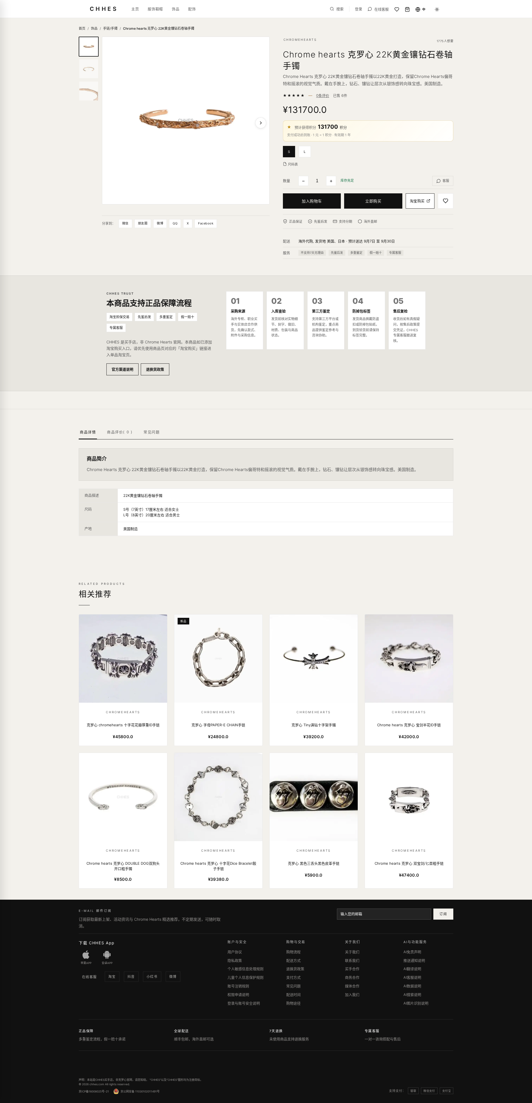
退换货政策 (155, 369)
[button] (291, 151)
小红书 (152, 977)
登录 (358, 9)
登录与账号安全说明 (243, 1003)
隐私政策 (234, 960)
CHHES (104, 9)
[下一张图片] (260, 122)
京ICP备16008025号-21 (94, 1091)
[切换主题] (437, 9)
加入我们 (352, 994)
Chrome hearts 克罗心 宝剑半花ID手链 (409, 725)
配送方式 (293, 960)
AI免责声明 (412, 952)
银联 (413, 1090)
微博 (160, 223)
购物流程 (293, 952)
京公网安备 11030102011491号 (140, 1091)
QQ (175, 223)
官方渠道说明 (122, 369)
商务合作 (352, 977)
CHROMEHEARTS (300, 40)
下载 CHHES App (97, 942)
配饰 (192, 9)
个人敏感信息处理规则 (245, 969)
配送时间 (293, 994)
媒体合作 (352, 986)
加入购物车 (312, 201)
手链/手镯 (110, 28)
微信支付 (429, 1090)
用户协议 (234, 952)
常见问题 (293, 986)
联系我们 (352, 960)
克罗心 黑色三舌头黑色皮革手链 (313, 863)
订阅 (443, 914)
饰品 (175, 9)
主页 (135, 9)
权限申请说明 (238, 994)
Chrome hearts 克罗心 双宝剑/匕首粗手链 (409, 863)
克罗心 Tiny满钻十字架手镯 (313, 725)
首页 (82, 28)
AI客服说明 (412, 977)
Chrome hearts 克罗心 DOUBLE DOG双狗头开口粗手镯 (123, 866)
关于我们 (352, 952)
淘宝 (112, 977)
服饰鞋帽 (155, 9)
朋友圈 (142, 223)
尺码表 (293, 164)
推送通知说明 (414, 960)
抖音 (131, 977)
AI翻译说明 (412, 969)
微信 (125, 223)
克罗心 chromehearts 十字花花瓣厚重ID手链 (123, 725)
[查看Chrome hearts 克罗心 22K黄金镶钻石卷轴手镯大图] (185, 120)
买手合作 (352, 969)
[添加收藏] (445, 201)
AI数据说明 (412, 986)
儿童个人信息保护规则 (245, 977)
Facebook (205, 223)
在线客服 (89, 977)
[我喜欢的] (396, 9)
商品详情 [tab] (88, 432)
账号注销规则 (238, 986)
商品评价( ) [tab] (119, 432)
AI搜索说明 (412, 994)
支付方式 (293, 977)
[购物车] (407, 9)
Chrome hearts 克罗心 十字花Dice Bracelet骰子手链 (218, 866)
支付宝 (446, 1090)
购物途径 (293, 1003)
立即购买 (373, 201)
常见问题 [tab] (152, 432)
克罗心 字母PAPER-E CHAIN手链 (218, 725)
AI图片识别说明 (415, 1003)
